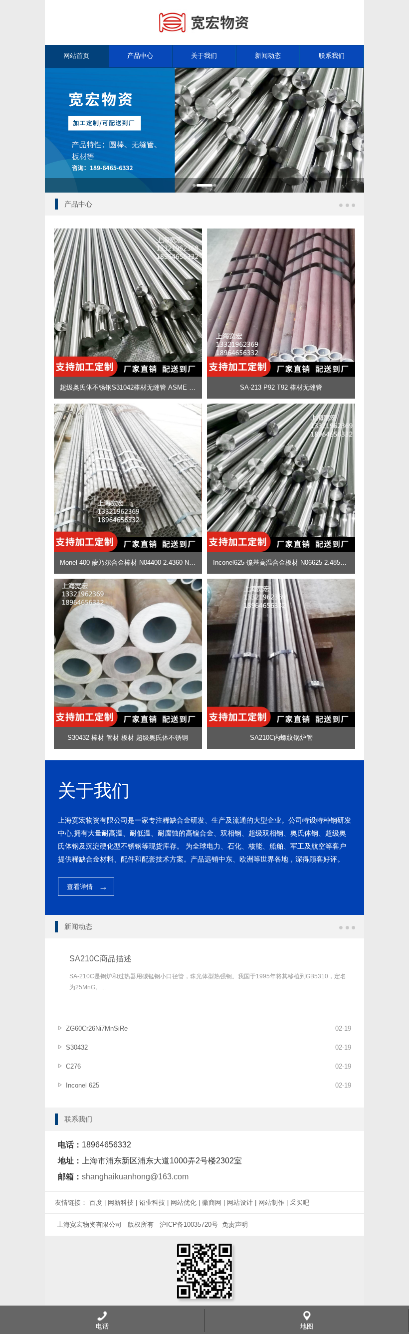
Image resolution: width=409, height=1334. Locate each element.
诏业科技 (152, 1202)
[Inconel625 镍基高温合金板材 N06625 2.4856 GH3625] (281, 408)
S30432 (77, 1047)
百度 (95, 1202)
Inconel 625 (82, 1085)
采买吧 (299, 1202)
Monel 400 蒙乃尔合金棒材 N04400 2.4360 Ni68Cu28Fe (140, 562)
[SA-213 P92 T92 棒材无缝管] (281, 233)
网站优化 (184, 1202)
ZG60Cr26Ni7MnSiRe (97, 1028)
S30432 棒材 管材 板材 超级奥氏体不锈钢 (127, 737)
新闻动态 (268, 55)
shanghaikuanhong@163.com (135, 1176)
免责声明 (235, 1224)
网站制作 (271, 1202)
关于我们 (204, 55)
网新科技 (121, 1202)
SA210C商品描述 (100, 958)
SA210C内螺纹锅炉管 (281, 737)
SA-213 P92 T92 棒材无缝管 (281, 387)
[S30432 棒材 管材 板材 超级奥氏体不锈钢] (128, 583)
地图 (306, 1326)
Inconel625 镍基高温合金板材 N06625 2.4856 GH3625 (291, 562)
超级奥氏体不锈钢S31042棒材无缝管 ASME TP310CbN (140, 387)
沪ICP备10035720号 (189, 1224)
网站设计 (240, 1202)
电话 (102, 1326)
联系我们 (332, 55)
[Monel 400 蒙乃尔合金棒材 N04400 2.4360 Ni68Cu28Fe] (128, 408)
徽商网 (211, 1202)
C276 (73, 1066)
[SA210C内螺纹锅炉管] (281, 583)
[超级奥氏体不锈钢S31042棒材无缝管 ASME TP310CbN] (128, 233)
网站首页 (76, 55)
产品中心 (140, 55)
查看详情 (80, 886)
